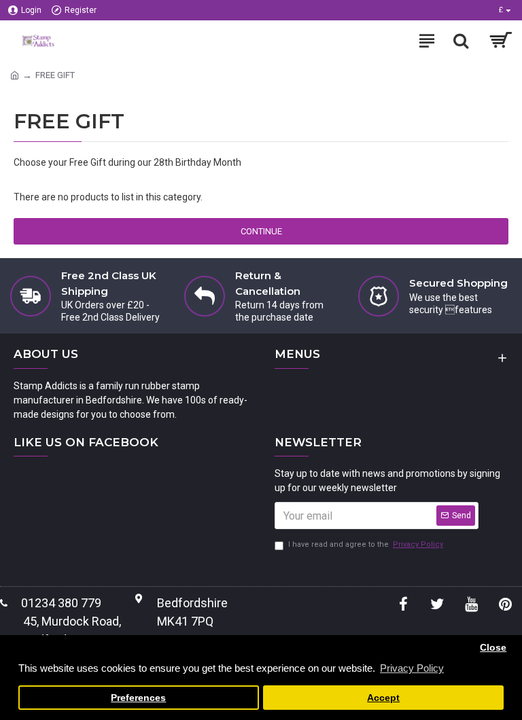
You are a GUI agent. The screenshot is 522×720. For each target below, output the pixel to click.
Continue (261, 231)
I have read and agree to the (365, 544)
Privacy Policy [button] (412, 668)
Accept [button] (383, 698)
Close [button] (493, 648)
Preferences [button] (138, 698)
